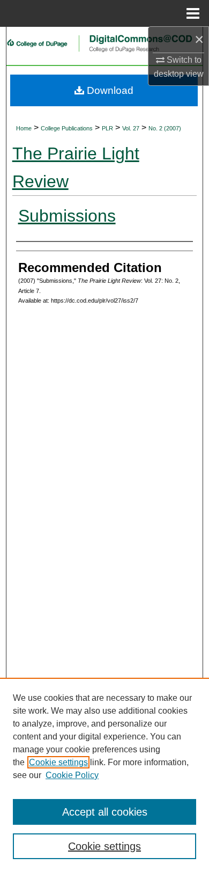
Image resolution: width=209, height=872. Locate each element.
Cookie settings (58, 762)
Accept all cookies (104, 812)
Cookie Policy (72, 775)
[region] (104, 775)
